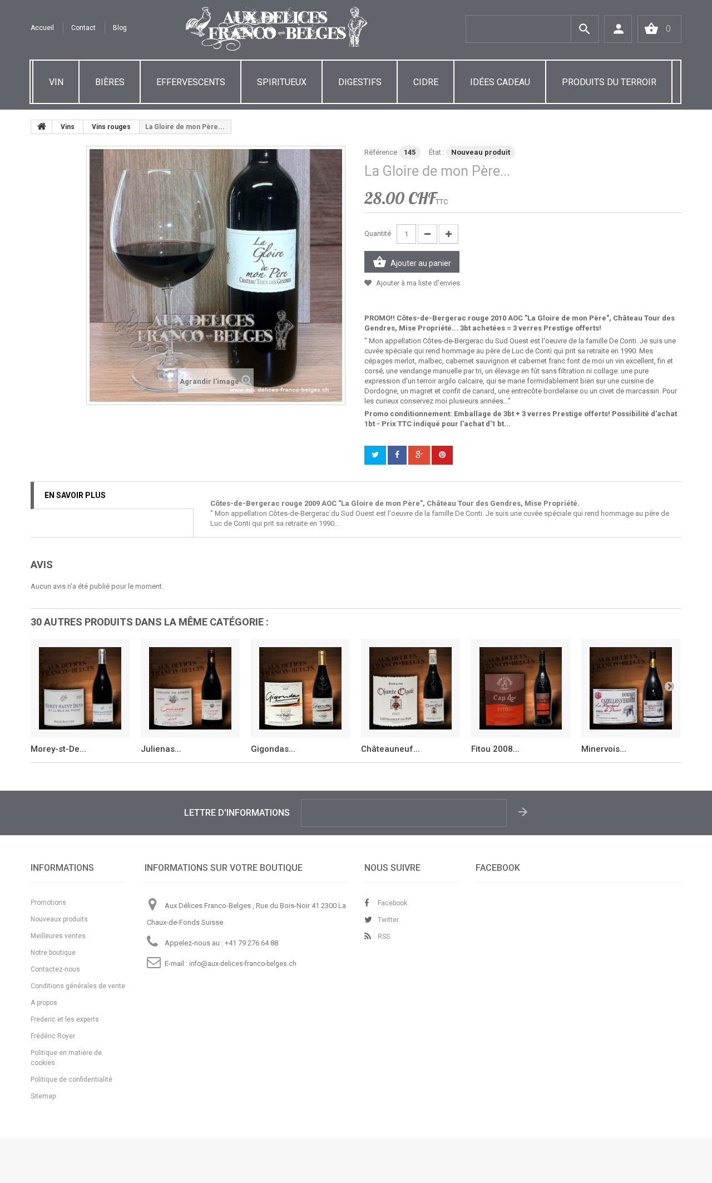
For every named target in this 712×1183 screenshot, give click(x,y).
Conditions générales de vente (78, 986)
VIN (56, 82)
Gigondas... (273, 749)
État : (436, 152)
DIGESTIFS (360, 82)
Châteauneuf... (390, 749)
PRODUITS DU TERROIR (609, 82)
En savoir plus (75, 495)
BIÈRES (110, 82)
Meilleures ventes (58, 936)
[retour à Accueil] (41, 127)
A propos (44, 1003)
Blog (120, 28)
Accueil (42, 28)
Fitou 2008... (495, 749)
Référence (380, 152)
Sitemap (43, 1096)
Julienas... (161, 749)
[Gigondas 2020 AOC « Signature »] (300, 688)
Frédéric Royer (53, 1036)
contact (83, 28)
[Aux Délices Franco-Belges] (276, 29)
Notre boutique (53, 953)
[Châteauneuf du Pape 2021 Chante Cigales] (410, 688)
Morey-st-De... (58, 749)
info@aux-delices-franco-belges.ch (242, 964)
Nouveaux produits (59, 919)
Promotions (48, 902)
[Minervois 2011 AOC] (630, 688)
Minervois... (603, 749)
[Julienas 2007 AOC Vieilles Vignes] (190, 688)
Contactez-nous (55, 969)
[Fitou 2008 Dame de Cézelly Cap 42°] (520, 688)
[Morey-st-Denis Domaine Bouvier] (80, 688)
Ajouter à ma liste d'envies (417, 283)
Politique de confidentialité (71, 1079)
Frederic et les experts (65, 1019)
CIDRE (425, 82)
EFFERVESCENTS (190, 82)
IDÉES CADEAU (500, 82)
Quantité (377, 233)
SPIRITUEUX (281, 82)
